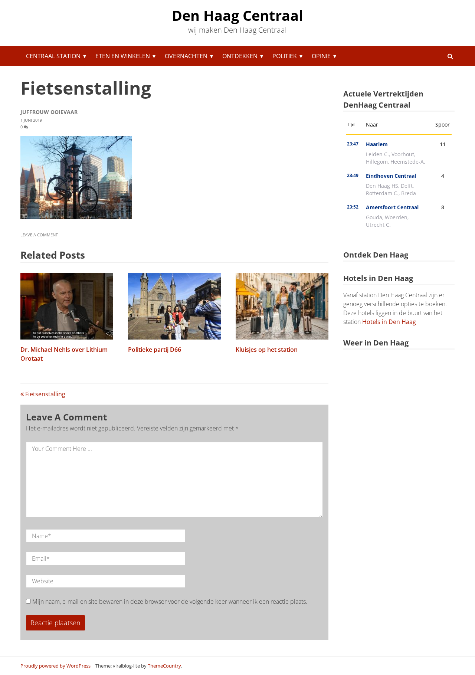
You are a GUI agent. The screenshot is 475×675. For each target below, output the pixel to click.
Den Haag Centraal (237, 15)
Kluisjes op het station (267, 349)
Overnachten (186, 56)
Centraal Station (53, 56)
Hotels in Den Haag (389, 322)
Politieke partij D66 (154, 349)
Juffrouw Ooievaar (49, 111)
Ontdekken (240, 56)
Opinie (321, 56)
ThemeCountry (164, 665)
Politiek (284, 56)
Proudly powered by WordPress (55, 665)
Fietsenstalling (44, 394)
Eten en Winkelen (122, 56)
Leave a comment (39, 234)
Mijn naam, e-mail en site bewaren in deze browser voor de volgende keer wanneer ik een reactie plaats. (169, 601)
